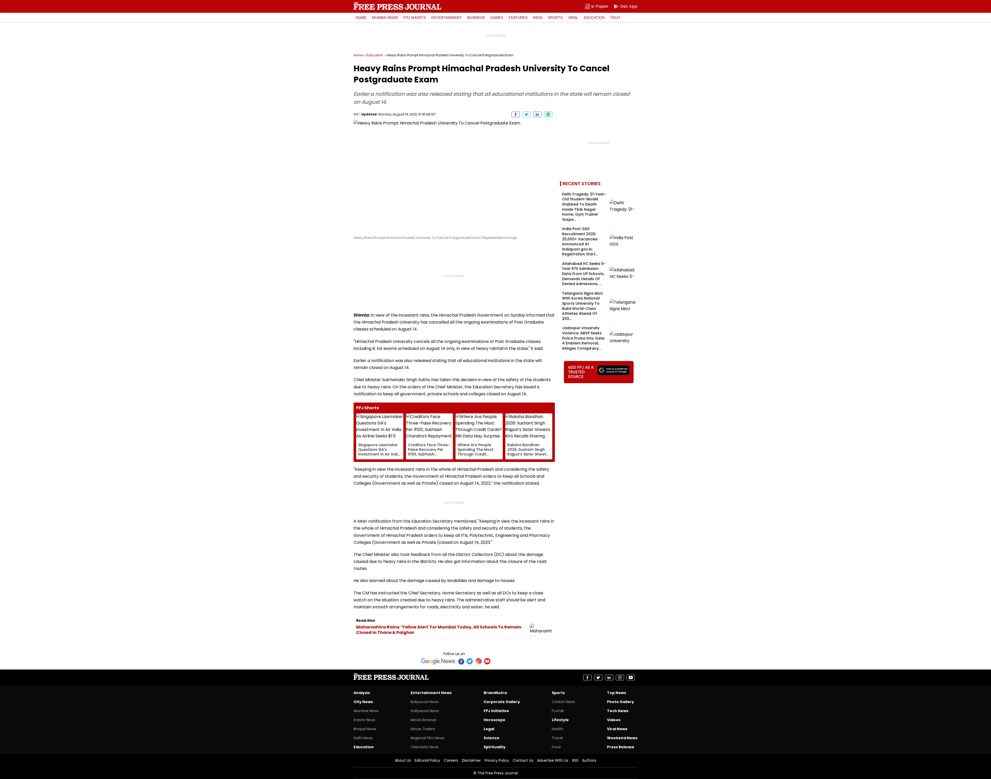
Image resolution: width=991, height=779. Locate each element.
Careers (451, 760)
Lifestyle (560, 719)
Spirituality (495, 747)
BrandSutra (495, 692)
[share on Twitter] (526, 114)
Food (556, 747)
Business (476, 17)
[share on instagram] (620, 677)
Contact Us (523, 760)
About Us (403, 760)
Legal (489, 728)
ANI (356, 114)
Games (496, 17)
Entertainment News (431, 692)
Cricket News (563, 701)
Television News (425, 747)
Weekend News (622, 738)
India (537, 17)
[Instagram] (478, 661)
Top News (616, 692)
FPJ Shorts (414, 17)
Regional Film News (427, 738)
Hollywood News (425, 710)
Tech (615, 17)
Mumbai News (385, 17)
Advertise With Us (552, 760)
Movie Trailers (423, 728)
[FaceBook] (461, 661)
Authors (589, 760)
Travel (557, 738)
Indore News (364, 719)
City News (363, 701)
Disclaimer (471, 760)
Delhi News (363, 738)
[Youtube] (487, 661)
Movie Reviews (423, 719)
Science (491, 738)
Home (361, 17)
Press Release (620, 747)
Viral (573, 17)
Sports (555, 17)
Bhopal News (365, 728)
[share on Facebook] (516, 114)
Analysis (362, 692)
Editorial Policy (427, 760)
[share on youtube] (631, 677)
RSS (575, 760)
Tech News (617, 710)
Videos (613, 719)
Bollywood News (425, 701)
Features (518, 17)
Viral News (617, 728)
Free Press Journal (398, 6)
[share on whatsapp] (548, 114)
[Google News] (438, 661)
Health (557, 728)
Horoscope (494, 719)
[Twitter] (470, 661)
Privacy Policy (497, 760)
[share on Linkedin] (537, 114)
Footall (558, 710)
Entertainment (446, 17)
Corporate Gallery (502, 701)
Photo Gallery (620, 701)
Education (594, 17)
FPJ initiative (496, 710)
